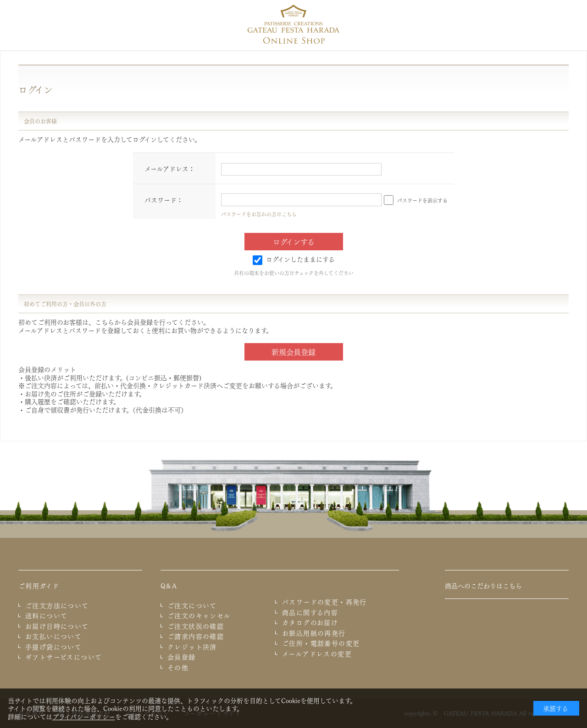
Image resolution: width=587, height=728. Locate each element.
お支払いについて (53, 636)
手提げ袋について (53, 647)
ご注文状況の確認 (195, 626)
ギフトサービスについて (63, 657)
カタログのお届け (310, 622)
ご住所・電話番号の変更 (321, 643)
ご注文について (192, 605)
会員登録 (181, 657)
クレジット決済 (192, 647)
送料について (46, 615)
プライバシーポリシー (83, 716)
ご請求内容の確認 (195, 636)
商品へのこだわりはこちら (483, 585)
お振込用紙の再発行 (314, 633)
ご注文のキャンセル (199, 615)
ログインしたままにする (300, 259)
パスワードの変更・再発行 (324, 602)
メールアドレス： (169, 168)
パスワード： (163, 199)
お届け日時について (57, 626)
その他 (177, 667)
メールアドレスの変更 (317, 653)
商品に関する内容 (310, 612)
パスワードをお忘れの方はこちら (259, 214)
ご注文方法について (57, 605)
